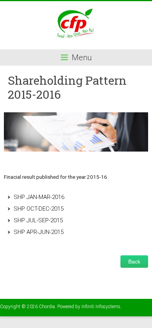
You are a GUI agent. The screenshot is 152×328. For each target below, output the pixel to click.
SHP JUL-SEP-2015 (38, 220)
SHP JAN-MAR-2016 (39, 197)
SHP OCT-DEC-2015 (39, 208)
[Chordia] (76, 10)
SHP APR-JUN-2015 (39, 232)
